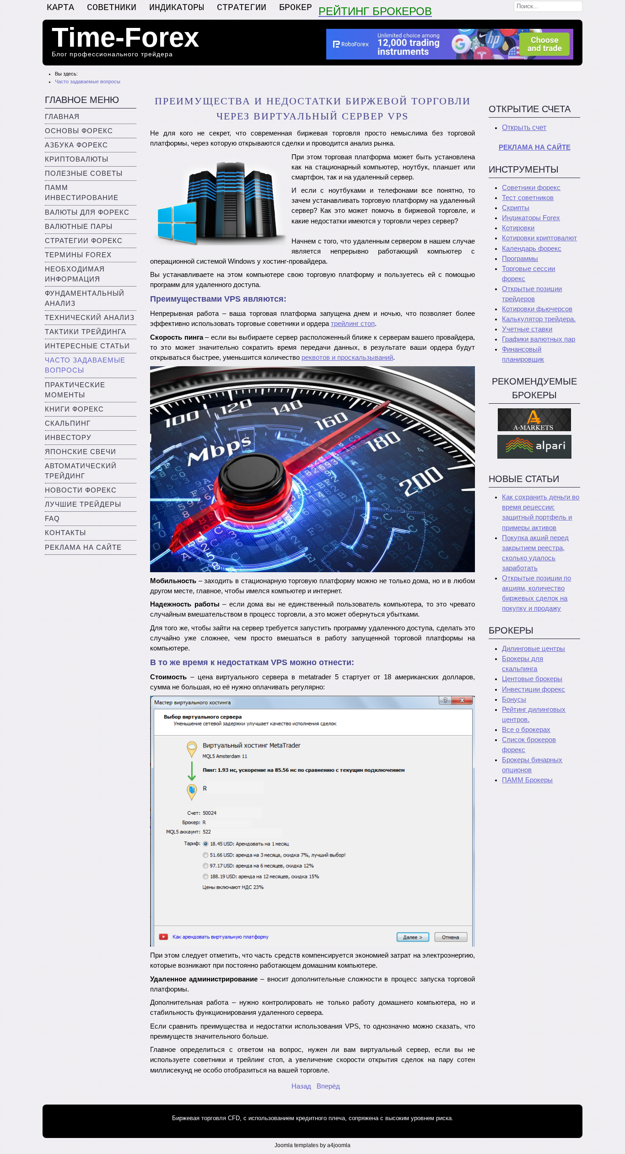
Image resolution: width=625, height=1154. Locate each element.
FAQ (52, 518)
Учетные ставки (527, 329)
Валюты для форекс (87, 212)
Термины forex (78, 255)
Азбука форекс (76, 145)
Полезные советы (84, 173)
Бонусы (514, 699)
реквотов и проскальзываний (347, 357)
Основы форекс (79, 131)
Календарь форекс (531, 248)
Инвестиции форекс (533, 689)
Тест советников (528, 197)
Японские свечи (80, 451)
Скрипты (515, 207)
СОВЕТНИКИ (111, 7)
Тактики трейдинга (85, 332)
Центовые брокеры (532, 679)
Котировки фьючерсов (537, 309)
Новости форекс (81, 490)
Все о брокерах (526, 729)
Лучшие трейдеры (83, 504)
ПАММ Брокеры (527, 780)
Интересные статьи (87, 346)
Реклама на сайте (83, 547)
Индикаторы (176, 7)
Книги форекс (74, 409)
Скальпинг (68, 423)
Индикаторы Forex (531, 218)
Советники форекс (531, 187)
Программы (520, 258)
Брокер (295, 7)
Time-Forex (125, 37)
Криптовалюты (76, 159)
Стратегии (241, 7)
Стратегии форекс (84, 240)
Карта (60, 7)
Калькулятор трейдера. (539, 319)
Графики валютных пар (538, 339)
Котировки (518, 228)
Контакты (65, 532)
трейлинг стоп (353, 323)
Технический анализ (90, 317)
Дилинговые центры (533, 648)
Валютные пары (79, 226)
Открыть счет (524, 127)
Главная (62, 116)
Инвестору (68, 437)
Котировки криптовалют (539, 238)
